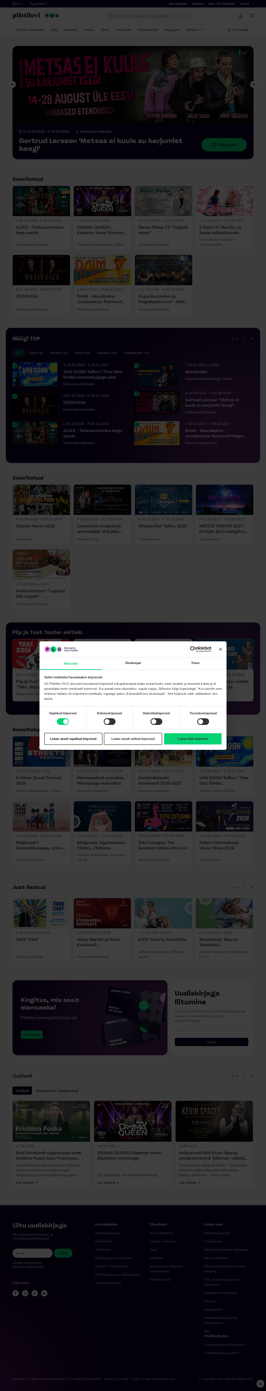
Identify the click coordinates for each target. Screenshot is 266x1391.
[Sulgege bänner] (220, 649)
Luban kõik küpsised (193, 739)
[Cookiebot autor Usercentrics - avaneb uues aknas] (193, 649)
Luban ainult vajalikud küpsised (73, 739)
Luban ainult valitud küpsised (133, 739)
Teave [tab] (195, 663)
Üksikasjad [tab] (133, 663)
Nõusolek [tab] (71, 663)
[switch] (110, 721)
